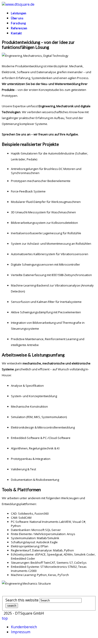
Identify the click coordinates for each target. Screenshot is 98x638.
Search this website (22, 600)
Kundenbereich (24, 626)
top (5, 618)
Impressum (20, 631)
